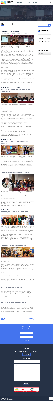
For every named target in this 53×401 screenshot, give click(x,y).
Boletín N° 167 (41, 41)
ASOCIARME (26, 354)
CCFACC (48, 2)
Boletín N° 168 (41, 38)
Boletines (43, 2)
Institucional (20, 2)
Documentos (36, 2)
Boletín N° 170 (42, 33)
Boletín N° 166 (41, 44)
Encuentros (27, 2)
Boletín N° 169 (41, 35)
